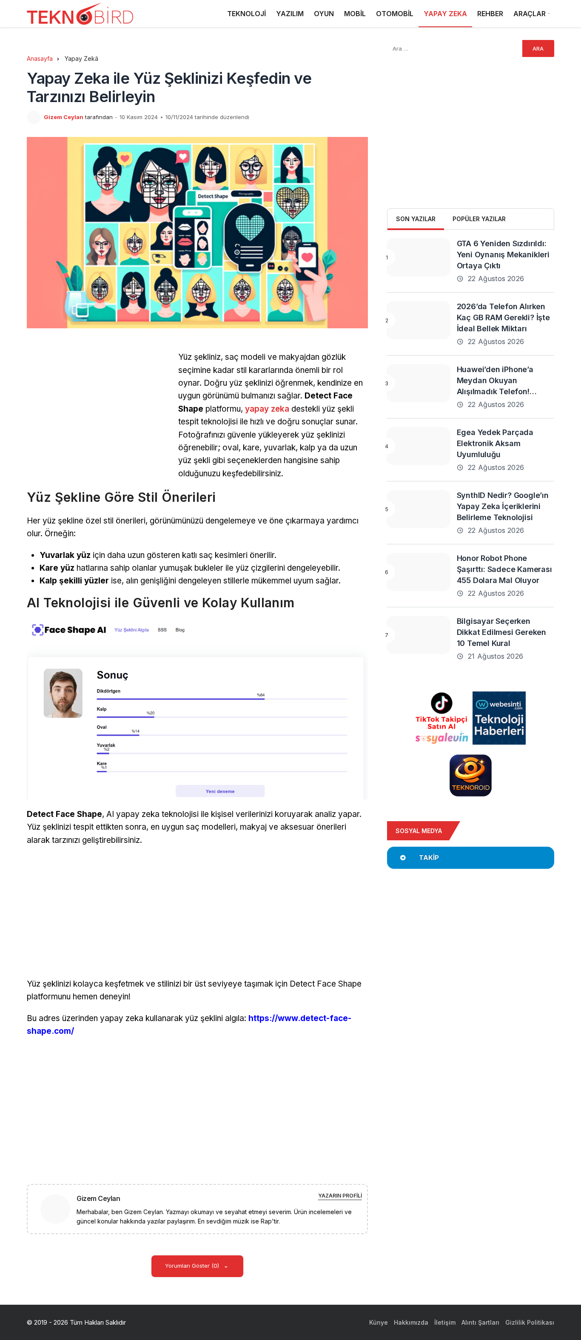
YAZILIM (290, 13)
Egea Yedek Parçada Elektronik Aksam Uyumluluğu (495, 443)
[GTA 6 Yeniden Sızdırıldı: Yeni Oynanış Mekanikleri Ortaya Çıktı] (418, 257)
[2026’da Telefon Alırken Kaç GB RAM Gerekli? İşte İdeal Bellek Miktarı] (418, 320)
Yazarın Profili (340, 1195)
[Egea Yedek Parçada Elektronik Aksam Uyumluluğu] (418, 446)
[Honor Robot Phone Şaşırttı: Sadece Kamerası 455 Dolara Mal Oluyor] (418, 572)
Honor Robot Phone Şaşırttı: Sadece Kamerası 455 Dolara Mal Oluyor (504, 569)
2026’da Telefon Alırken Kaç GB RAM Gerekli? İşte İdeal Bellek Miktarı (503, 317)
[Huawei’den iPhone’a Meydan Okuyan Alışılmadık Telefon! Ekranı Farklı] (418, 383)
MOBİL (355, 13)
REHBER (490, 13)
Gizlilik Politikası (529, 1322)
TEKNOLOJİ (246, 13)
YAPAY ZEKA (445, 13)
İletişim (445, 1322)
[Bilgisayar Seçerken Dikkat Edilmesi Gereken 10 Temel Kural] (418, 635)
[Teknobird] (80, 14)
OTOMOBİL (394, 13)
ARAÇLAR (529, 13)
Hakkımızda (411, 1322)
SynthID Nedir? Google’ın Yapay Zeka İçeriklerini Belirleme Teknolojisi (503, 506)
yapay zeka (267, 409)
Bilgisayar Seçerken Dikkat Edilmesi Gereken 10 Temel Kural (501, 632)
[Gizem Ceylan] (58, 1208)
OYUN (324, 13)
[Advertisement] (98, 410)
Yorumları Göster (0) (193, 1265)
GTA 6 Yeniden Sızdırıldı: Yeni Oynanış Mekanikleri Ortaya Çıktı (503, 254)
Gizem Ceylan (63, 117)
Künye (378, 1322)
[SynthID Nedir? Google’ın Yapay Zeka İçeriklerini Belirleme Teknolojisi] (418, 509)
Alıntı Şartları (480, 1322)
